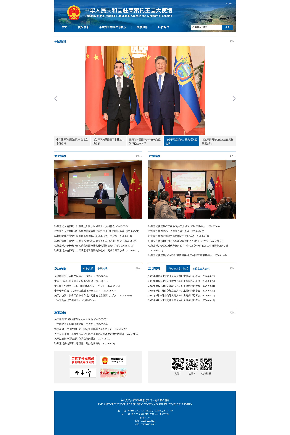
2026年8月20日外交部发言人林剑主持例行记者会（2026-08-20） (182, 295)
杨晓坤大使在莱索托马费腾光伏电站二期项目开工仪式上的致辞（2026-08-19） (96, 241)
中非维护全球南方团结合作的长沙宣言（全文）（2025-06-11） (87, 286)
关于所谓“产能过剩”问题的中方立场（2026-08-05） (81, 319)
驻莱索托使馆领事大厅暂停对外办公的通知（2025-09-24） (85, 343)
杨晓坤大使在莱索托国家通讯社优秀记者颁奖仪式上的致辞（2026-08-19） (93, 236)
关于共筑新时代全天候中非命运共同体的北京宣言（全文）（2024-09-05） (93, 295)
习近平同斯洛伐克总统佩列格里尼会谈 (217, 141)
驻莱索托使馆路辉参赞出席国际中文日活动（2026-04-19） (179, 236)
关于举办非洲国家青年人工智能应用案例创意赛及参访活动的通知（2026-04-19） (97, 334)
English (229, 3)
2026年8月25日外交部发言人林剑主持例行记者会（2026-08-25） (182, 281)
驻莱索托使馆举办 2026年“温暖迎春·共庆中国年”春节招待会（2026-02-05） (188, 255)
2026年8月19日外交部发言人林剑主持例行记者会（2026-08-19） (182, 300)
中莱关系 (102, 268)
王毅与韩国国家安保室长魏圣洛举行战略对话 (145, 141)
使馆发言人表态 (201, 268)
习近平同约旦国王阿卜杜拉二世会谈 (108, 141)
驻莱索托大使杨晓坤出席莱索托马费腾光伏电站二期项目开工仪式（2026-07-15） (97, 250)
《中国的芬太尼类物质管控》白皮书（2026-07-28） (81, 324)
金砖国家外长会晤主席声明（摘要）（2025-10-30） (81, 276)
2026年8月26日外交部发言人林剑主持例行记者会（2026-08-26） (182, 276)
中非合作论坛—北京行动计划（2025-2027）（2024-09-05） (85, 290)
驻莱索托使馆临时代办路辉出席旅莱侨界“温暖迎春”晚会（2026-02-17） (186, 241)
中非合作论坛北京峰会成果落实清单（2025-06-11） (81, 281)
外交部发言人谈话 (178, 268)
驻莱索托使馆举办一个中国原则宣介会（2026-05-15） (176, 231)
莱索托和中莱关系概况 (112, 27)
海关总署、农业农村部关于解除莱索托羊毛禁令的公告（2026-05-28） (91, 329)
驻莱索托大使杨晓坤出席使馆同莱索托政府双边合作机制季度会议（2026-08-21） (97, 231)
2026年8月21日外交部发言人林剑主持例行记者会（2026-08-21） (182, 290)
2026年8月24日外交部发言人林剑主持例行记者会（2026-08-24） (182, 286)
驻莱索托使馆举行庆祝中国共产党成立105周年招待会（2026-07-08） (184, 226)
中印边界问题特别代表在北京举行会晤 (72, 141)
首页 (65, 27)
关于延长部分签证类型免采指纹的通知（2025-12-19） (82, 338)
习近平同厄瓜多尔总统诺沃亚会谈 (181, 141)
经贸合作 (163, 27)
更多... (233, 41)
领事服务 (142, 27)
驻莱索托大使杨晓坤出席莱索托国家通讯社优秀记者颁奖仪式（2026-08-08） (95, 245)
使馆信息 (83, 27)
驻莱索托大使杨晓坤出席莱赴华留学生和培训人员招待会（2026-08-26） (92, 226)
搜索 (227, 27)
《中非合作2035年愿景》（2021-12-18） (75, 300)
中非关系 (88, 268)
